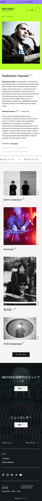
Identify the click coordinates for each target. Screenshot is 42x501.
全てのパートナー (7, 442)
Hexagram (14, 143)
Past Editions (8, 462)
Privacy (13, 491)
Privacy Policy (6, 491)
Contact (5, 458)
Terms (18, 491)
